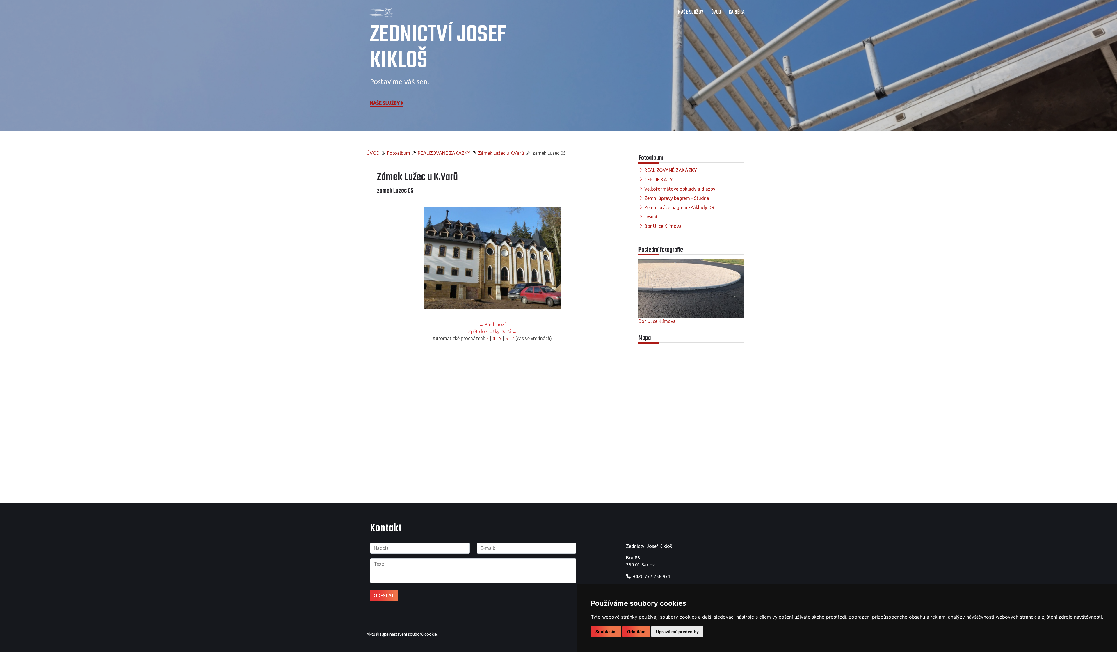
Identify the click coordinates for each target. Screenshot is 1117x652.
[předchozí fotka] (386, 258)
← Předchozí (492, 324)
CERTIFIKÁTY (658, 179)
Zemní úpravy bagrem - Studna (676, 198)
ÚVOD (716, 12)
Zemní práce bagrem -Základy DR (679, 207)
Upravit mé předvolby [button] (677, 631)
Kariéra (737, 12)
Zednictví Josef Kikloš (438, 48)
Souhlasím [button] (606, 631)
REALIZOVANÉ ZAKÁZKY (444, 153)
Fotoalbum (398, 153)
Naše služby (385, 102)
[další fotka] (597, 258)
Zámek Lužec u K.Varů (501, 153)
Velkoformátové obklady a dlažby (679, 188)
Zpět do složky (483, 331)
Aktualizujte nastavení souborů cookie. (402, 634)
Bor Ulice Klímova (663, 226)
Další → (509, 331)
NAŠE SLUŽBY (691, 12)
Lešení (650, 216)
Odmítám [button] (636, 631)
